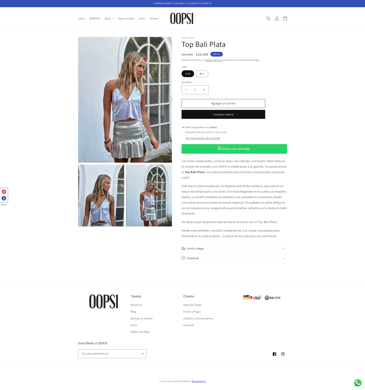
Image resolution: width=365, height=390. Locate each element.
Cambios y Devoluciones (198, 318)
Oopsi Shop (172, 381)
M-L (202, 73)
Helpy (4, 204)
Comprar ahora (223, 114)
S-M (188, 73)
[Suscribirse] (142, 353)
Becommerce (199, 381)
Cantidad (186, 82)
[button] (109, 18)
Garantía (188, 325)
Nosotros (136, 305)
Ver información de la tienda (202, 138)
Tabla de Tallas (192, 305)
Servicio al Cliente (141, 318)
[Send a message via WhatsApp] (358, 383)
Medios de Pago (140, 331)
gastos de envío (214, 59)
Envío (134, 325)
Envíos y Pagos (192, 311)
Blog (133, 311)
